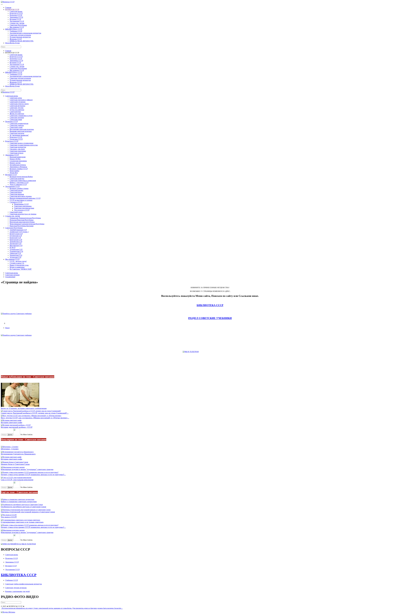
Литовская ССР (15, 243)
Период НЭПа (15, 159)
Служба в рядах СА (17, 263)
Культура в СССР (16, 13)
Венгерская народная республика (22, 222)
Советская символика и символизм (23, 180)
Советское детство (16, 108)
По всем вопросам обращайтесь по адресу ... (62, 608)
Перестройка (14, 171)
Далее (10, 434)
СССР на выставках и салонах (21, 200)
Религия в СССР (16, 137)
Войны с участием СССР (19, 182)
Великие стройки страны (19, 188)
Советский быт (15, 112)
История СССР (15, 19)
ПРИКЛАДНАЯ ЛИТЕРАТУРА (21, 41)
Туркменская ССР (16, 251)
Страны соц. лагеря (17, 23)
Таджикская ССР (16, 249)
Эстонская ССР (15, 257)
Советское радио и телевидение (21, 143)
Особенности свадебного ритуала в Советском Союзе (23, 507)
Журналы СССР (16, 39)
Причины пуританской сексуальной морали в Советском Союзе (28, 512)
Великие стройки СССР (19, 169)
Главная (8, 7)
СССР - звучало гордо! (18, 261)
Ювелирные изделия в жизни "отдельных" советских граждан (27, 469)
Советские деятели (17, 125)
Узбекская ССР (15, 253)
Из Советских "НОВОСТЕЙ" (21, 269)
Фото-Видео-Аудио (12, 43)
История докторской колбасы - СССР (16, 427)
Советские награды (17, 133)
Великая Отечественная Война (21, 177)
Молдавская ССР (16, 245)
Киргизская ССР (16, 240)
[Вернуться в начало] (7, 2)
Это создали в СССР (21, 210)
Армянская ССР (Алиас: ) (19, 232)
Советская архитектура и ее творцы (23, 214)
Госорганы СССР (16, 139)
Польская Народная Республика (21, 220)
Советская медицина (17, 106)
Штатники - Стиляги (9, 449)
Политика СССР (16, 15)
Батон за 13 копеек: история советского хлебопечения (23, 408)
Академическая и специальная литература (25, 33)
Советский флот (16, 192)
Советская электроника (23, 206)
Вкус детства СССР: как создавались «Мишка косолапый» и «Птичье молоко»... (35, 418)
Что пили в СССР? (9, 517)
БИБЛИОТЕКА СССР (13, 29)
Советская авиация (17, 194)
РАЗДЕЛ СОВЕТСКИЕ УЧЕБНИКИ (210, 318)
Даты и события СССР (18, 184)
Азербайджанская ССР (18, 230)
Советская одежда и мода (19, 104)
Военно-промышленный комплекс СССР (25, 198)
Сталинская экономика (18, 161)
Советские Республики (18, 25)
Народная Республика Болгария (21, 226)
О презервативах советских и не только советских (22, 522)
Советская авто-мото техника (21, 196)
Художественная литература (20, 37)
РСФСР (12, 247)
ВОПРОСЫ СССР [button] (12, 53)
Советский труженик (17, 102)
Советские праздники (18, 151)
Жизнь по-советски (17, 114)
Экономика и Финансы (18, 167)
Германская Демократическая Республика (25, 218)
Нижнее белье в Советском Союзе (15, 464)
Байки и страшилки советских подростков (19, 501)
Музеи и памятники (17, 267)
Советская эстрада (16, 153)
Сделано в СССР (16, 202)
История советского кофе (11, 422)
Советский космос (16, 190)
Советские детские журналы (20, 35)
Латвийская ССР (16, 242)
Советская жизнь (16, 11)
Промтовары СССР (21, 204)
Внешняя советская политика (21, 131)
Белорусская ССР (16, 234)
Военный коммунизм (17, 157)
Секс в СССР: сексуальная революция (17, 480)
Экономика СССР (16, 17)
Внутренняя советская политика (22, 129)
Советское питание (17, 117)
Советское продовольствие (24, 208)
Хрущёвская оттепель (18, 165)
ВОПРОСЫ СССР (12, 9)
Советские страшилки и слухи (21, 115)
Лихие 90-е (14, 173)
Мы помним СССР (17, 27)
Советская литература (18, 147)
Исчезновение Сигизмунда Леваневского (18, 454)
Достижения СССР (17, 21)
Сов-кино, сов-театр (17, 149)
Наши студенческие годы (19, 265)
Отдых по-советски (17, 110)
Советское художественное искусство (24, 145)
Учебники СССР (16, 31)
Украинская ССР (16, 255)
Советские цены (16, 98)
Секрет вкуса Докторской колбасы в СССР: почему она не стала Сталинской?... (35, 413)
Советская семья (16, 119)
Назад (7, 328)
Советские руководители (19, 123)
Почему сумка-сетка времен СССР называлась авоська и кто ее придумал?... (33, 474)
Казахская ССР (15, 238)
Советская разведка (17, 179)
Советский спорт (16, 212)
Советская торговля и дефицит (21, 100)
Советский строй (16, 127)
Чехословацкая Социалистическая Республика (27, 224)
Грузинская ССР (16, 236)
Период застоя (15, 163)
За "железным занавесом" (19, 135)
